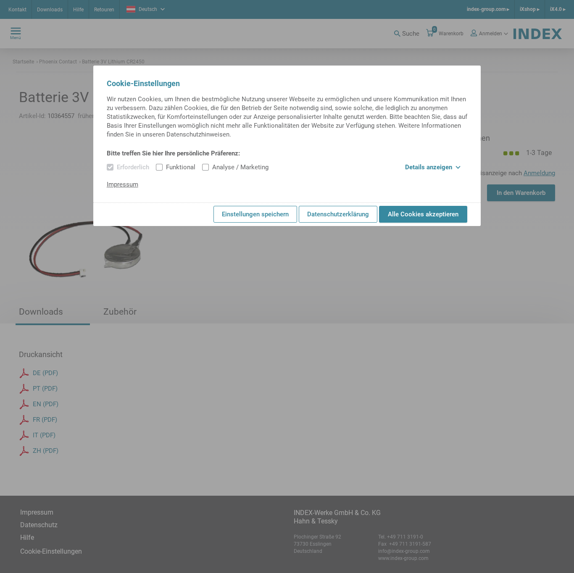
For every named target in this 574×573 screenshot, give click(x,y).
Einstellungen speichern (255, 214)
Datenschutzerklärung (338, 214)
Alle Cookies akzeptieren (423, 214)
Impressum (122, 184)
